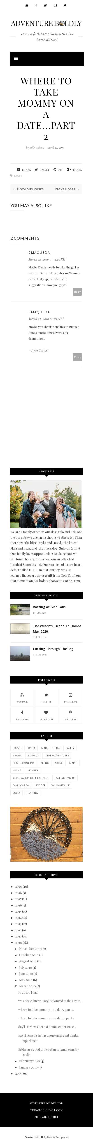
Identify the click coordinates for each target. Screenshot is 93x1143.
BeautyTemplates (57, 1137)
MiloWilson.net (46, 1117)
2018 (18, 893)
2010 (18, 942)
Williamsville (60, 785)
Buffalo (33, 755)
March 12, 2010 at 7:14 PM (46, 319)
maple (73, 762)
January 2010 (28, 1067)
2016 (18, 905)
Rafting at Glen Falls (49, 607)
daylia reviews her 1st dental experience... (47, 1027)
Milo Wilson (37, 147)
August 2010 (28, 961)
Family (70, 747)
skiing (59, 762)
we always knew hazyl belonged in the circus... (50, 1001)
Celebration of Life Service (31, 777)
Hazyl (17, 747)
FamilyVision (21, 785)
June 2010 (26, 973)
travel (17, 755)
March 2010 (27, 986)
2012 (18, 930)
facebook (22, 719)
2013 (18, 924)
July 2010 (25, 967)
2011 (18, 936)
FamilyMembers (65, 777)
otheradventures (57, 755)
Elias (56, 747)
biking (44, 762)
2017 (18, 899)
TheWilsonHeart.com (46, 1110)
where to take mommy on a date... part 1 (46, 1018)
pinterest (70, 719)
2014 (18, 918)
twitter (46, 701)
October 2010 (29, 955)
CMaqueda (39, 252)
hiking (17, 770)
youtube (22, 701)
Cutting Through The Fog (53, 649)
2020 (18, 886)
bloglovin (46, 719)
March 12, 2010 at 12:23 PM (46, 259)
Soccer (40, 785)
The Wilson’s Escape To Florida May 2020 (57, 629)
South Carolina (23, 762)
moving (33, 770)
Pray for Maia (27, 992)
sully (16, 792)
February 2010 (29, 1061)
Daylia (31, 747)
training (32, 792)
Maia (44, 747)
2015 (18, 911)
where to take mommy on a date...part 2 (46, 1009)
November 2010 (30, 949)
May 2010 (26, 980)
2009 (19, 1073)
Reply (77, 291)
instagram (70, 701)
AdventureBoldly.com (46, 1103)
